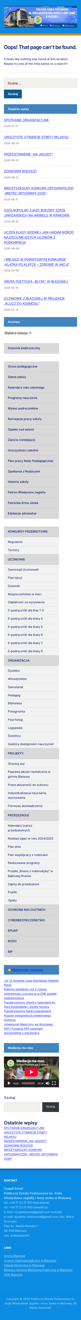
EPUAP (13, 930)
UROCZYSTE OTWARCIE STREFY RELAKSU (36, 137)
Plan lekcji (15, 578)
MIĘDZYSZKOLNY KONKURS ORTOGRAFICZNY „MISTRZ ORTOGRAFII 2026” (31, 1154)
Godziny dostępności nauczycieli (31, 744)
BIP (10, 952)
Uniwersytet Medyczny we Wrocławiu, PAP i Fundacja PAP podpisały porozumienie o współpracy (28, 1029)
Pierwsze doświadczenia (25, 806)
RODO (12, 941)
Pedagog (14, 695)
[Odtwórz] (9, 1083)
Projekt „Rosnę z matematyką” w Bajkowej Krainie (30, 873)
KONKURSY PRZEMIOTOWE (28, 531)
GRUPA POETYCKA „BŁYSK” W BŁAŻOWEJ (36, 281)
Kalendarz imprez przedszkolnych (20, 828)
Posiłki (12, 892)
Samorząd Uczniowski (23, 569)
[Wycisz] (48, 1083)
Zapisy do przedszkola (23, 884)
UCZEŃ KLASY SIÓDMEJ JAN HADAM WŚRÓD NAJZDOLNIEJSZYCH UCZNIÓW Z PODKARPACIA (39, 237)
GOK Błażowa (13, 1274)
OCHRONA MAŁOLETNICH (26, 910)
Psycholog (15, 719)
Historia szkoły (18, 482)
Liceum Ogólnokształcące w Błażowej (30, 1260)
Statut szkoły (17, 377)
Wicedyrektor (17, 679)
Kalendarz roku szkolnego (26, 387)
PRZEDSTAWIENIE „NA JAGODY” (28, 154)
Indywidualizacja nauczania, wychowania (27, 795)
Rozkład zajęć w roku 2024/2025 (30, 838)
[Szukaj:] (40, 83)
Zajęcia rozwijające (21, 440)
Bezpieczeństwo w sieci (25, 594)
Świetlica (14, 736)
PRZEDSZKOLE (18, 815)
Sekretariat (15, 687)
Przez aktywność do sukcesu (28, 785)
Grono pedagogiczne (22, 366)
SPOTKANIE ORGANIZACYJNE (26, 120)
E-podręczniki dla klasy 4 (25, 618)
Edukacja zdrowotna (22, 513)
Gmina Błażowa (14, 1256)
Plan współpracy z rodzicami (28, 855)
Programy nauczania (22, 398)
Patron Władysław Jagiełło (27, 492)
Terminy (13, 550)
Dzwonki (14, 586)
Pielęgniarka (16, 711)
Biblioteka (15, 703)
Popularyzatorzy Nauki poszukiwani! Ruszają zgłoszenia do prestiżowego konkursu (27, 1015)
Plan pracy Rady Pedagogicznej (30, 461)
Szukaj (9, 1098)
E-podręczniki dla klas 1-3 (26, 610)
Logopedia (15, 728)
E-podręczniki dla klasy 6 (25, 635)
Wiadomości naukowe (27, 970)
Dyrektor (14, 670)
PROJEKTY (16, 753)
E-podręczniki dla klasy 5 (25, 627)
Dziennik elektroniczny (24, 348)
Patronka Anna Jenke (23, 503)
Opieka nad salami (21, 429)
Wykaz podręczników (23, 408)
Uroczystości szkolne (23, 450)
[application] (31, 1072)
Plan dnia (14, 847)
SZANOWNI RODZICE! (20, 171)
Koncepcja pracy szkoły (25, 419)
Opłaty (12, 900)
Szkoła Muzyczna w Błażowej (24, 1265)
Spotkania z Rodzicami (24, 471)
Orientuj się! (16, 764)
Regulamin (15, 542)
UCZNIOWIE (16, 559)
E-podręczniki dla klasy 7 (25, 643)
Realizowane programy (24, 863)
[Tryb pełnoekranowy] (54, 1083)
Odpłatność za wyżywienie (26, 602)
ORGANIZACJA (18, 660)
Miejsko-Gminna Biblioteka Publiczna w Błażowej (38, 1270)
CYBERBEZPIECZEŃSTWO (26, 920)
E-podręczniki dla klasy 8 (25, 651)
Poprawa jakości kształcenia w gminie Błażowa (29, 774)
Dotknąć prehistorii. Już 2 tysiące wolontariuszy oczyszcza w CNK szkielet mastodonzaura (30, 993)
